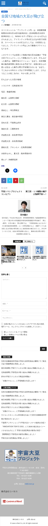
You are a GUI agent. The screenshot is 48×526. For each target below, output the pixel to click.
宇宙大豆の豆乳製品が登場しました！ (15, 438)
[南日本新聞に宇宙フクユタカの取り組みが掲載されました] (24, 250)
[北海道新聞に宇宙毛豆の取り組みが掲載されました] (39, 250)
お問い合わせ (31, 519)
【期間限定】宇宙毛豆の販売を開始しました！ (18, 434)
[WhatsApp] (21, 180)
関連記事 (18, 241)
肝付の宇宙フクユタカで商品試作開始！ (16, 377)
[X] (9, 180)
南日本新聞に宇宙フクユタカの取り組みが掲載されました (24, 257)
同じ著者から (29, 241)
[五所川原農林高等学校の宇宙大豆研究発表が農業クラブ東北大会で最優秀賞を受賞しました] (8, 250)
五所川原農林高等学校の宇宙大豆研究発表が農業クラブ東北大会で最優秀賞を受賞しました (8, 260)
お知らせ (10, 9)
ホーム (3, 9)
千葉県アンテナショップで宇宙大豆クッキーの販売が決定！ (23, 423)
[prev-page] (22, 267)
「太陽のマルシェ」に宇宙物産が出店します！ (18, 381)
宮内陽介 (7, 25)
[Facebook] (3, 180)
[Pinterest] (15, 180)
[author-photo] (24, 206)
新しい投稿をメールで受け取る (15, 335)
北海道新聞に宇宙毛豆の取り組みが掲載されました (39, 257)
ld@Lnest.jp (29, 484)
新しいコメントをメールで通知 (15, 332)
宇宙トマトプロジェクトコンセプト (11, 192)
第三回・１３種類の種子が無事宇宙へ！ (36, 192)
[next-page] (25, 267)
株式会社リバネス (18, 519)
